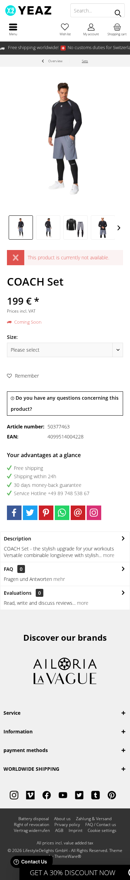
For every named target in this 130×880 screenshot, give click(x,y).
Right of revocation (31, 824)
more (108, 555)
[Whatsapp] (62, 513)
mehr (59, 579)
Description (17, 538)
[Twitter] (30, 513)
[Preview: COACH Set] (21, 227)
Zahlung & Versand (94, 819)
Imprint (76, 830)
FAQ (13, 569)
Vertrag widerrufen (32, 830)
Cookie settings (102, 830)
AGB (59, 830)
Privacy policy (67, 824)
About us (62, 819)
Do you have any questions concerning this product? (65, 403)
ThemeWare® (67, 856)
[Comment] (65, 291)
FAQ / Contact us (100, 824)
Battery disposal (33, 819)
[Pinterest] (46, 513)
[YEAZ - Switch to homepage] (32, 10)
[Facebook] (14, 513)
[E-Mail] (78, 513)
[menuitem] (13, 29)
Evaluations (18, 593)
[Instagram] (94, 513)
